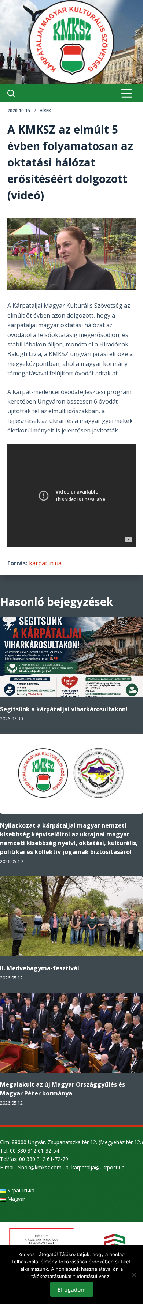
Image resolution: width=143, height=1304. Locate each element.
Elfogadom (72, 1289)
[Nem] (134, 1274)
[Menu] (127, 93)
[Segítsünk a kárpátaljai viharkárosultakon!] (71, 657)
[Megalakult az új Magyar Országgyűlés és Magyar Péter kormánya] (71, 1033)
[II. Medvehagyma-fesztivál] (71, 916)
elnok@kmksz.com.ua (43, 1167)
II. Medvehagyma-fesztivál (39, 968)
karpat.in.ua (45, 563)
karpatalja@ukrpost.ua (98, 1167)
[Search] (11, 93)
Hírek (45, 111)
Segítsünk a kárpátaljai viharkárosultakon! (64, 709)
